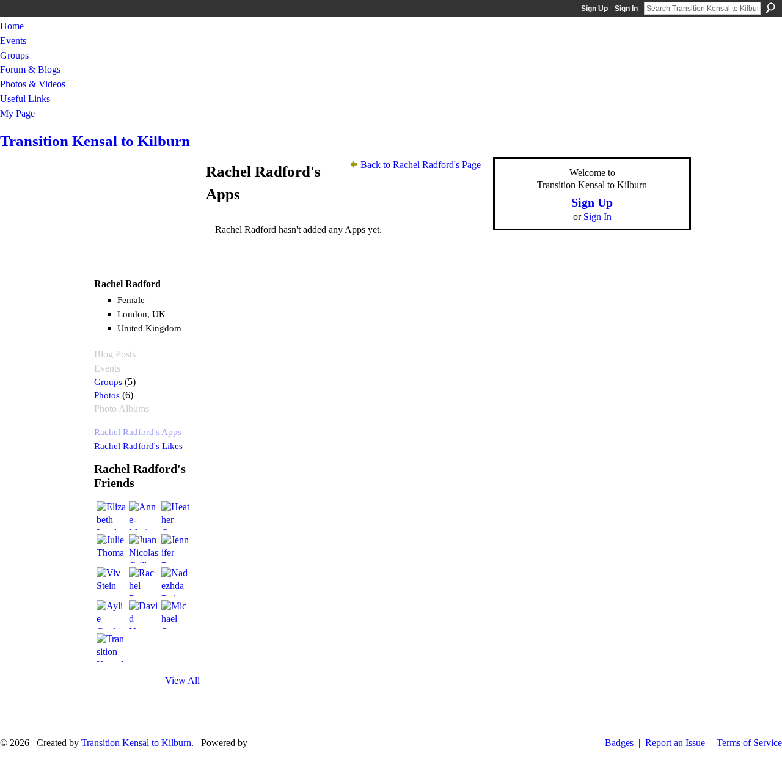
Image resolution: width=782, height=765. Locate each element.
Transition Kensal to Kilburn (95, 141)
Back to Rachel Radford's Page (420, 164)
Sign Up (594, 8)
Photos (107, 395)
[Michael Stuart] (176, 614)
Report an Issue (675, 743)
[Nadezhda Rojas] (176, 581)
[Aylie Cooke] (111, 614)
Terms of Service (749, 743)
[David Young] (143, 614)
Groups (108, 381)
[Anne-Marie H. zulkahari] (143, 515)
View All (182, 680)
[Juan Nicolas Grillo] (143, 548)
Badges (619, 743)
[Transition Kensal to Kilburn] (111, 647)
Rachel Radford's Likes (138, 446)
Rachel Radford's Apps (137, 431)
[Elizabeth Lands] (111, 515)
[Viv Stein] (111, 581)
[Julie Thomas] (111, 548)
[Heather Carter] (176, 515)
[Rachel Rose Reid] (143, 581)
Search (770, 7)
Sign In (626, 8)
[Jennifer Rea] (176, 548)
